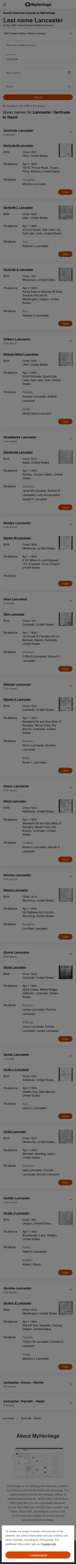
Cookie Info (48, 1544)
